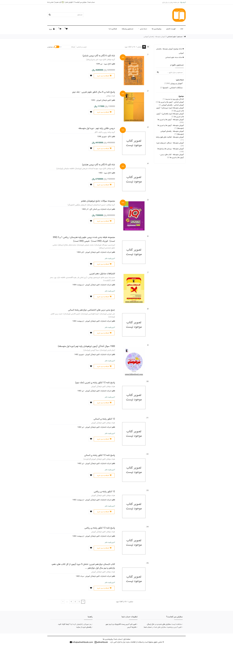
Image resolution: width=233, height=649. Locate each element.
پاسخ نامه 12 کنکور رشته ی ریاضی (99, 528)
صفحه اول (126, 639)
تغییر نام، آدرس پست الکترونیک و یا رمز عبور (121, 624)
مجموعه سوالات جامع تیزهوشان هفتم (98, 201)
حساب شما (91, 2)
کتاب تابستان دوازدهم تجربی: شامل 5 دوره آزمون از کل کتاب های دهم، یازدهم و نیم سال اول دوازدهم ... (83, 566)
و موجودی (50, 47)
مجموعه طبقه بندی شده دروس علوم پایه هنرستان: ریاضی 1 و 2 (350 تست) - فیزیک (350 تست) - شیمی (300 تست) (84, 239)
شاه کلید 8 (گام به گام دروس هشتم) (98, 164)
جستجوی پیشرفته (127, 28)
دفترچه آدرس (132, 627)
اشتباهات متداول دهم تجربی (102, 273)
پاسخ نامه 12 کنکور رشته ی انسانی (99, 455)
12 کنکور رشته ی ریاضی (104, 491)
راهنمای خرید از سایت (84, 627)
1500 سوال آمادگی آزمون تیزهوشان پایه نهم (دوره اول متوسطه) (86, 346)
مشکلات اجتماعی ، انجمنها (171, 87)
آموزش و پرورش (173, 83)
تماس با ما (50, 2)
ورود (50, 29)
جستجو (179, 36)
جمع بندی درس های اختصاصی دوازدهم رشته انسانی (91, 310)
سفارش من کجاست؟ (80, 2)
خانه (181, 28)
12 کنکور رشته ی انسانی (104, 419)
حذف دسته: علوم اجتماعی (174, 57)
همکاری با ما (113, 28)
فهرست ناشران (170, 28)
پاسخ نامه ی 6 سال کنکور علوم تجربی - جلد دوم (93, 92)
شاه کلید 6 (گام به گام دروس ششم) (99, 55)
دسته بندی (143, 28)
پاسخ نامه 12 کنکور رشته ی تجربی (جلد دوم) (95, 382)
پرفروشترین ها (156, 28)
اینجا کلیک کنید (63, 624)
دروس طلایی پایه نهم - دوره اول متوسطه (97, 128)
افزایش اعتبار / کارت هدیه (64, 2)
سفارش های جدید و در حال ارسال (159, 624)
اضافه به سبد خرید (103, 75)
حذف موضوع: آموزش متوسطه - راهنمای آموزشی (170, 51)
